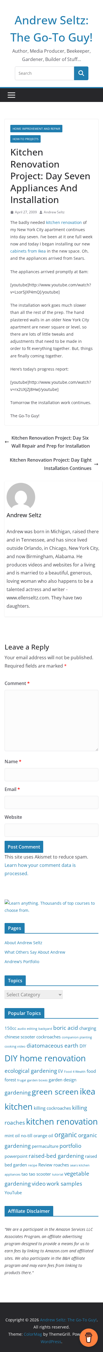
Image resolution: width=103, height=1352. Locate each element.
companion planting (77, 1037)
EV (60, 1071)
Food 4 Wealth (75, 1072)
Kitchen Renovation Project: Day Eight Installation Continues (51, 464)
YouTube (13, 1193)
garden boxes (37, 1080)
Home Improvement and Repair (36, 129)
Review (45, 1165)
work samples (64, 1183)
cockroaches (48, 1037)
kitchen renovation (64, 222)
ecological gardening (31, 1070)
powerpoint (16, 1156)
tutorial (57, 1174)
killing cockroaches (52, 1108)
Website (13, 817)
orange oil (43, 1136)
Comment (17, 683)
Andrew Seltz (54, 212)
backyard (45, 1029)
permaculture (45, 1146)
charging (87, 1028)
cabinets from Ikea (28, 251)
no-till (26, 1136)
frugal (21, 1080)
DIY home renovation (45, 1058)
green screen (55, 1091)
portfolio (70, 1146)
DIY (83, 1046)
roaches (61, 1165)
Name (13, 761)
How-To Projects (25, 139)
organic (65, 1134)
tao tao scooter (36, 1174)
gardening (18, 1092)
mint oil (12, 1136)
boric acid (65, 1028)
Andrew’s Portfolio (22, 961)
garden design (62, 1080)
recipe (32, 1165)
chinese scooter (20, 1037)
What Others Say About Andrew (35, 952)
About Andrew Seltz (23, 942)
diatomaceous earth (52, 1045)
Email (12, 789)
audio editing (27, 1029)
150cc (10, 1028)
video (38, 1183)
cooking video (15, 1046)
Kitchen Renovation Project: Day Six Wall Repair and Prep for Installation (50, 442)
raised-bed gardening (56, 1156)
